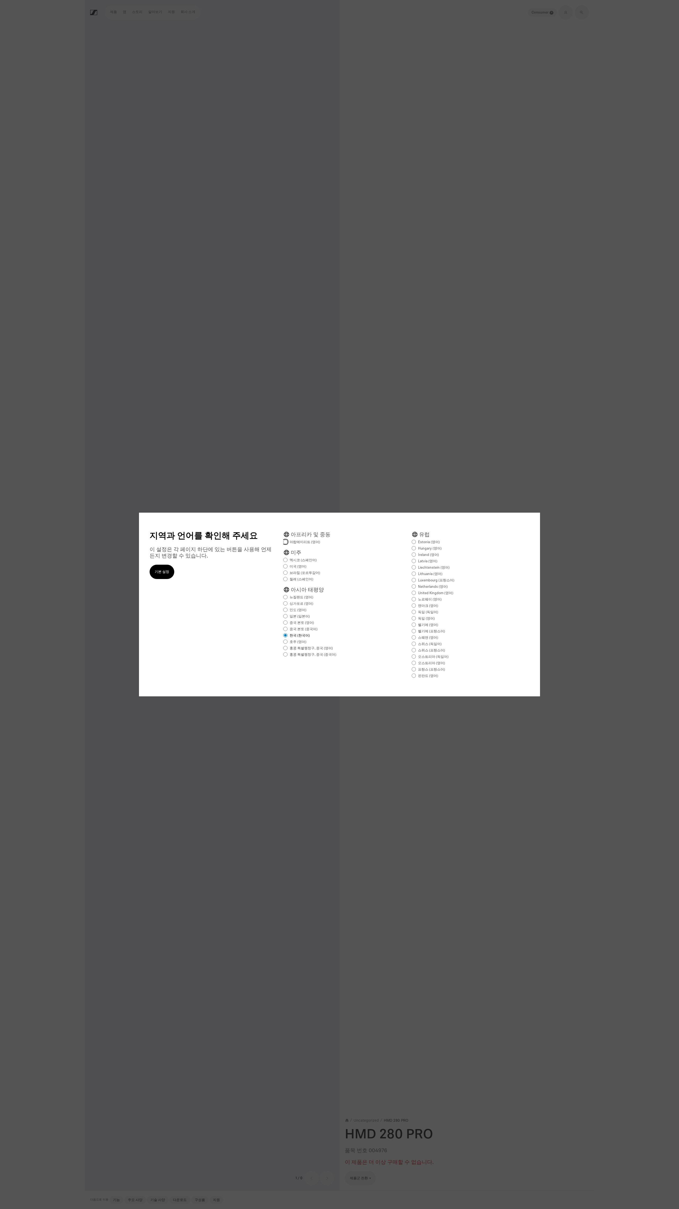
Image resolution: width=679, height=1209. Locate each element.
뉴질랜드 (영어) (301, 597)
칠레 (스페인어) (301, 579)
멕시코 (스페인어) (303, 560)
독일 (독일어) (428, 612)
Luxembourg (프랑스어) (436, 580)
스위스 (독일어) (430, 644)
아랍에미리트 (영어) (305, 542)
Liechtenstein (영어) (434, 567)
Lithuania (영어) (430, 574)
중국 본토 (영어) (302, 623)
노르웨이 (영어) (430, 599)
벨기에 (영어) (428, 625)
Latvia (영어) (427, 561)
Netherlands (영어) (433, 587)
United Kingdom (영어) (435, 593)
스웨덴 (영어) (428, 638)
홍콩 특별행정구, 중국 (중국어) (313, 655)
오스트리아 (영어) (431, 663)
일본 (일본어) (300, 616)
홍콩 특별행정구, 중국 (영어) (311, 648)
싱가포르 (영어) (301, 604)
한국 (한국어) (300, 635)
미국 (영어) (298, 566)
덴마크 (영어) (428, 606)
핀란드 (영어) (428, 676)
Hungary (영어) (430, 548)
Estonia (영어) (429, 542)
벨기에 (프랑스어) (431, 631)
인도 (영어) (298, 610)
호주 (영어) (298, 642)
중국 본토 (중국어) (303, 629)
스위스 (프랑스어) (431, 650)
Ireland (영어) (428, 555)
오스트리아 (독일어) (433, 657)
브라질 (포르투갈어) (305, 573)
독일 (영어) (426, 618)
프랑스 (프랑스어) (431, 669)
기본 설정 (162, 572)
